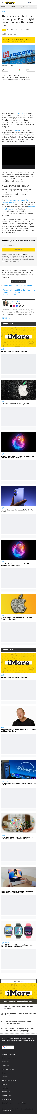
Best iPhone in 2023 (10, 295)
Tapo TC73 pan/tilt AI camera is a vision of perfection (19, 1007)
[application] (18, 156)
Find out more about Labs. (18, 41)
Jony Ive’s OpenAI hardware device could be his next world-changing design (19, 1030)
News (4, 30)
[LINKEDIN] (17, 306)
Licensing (4, 1077)
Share (6, 70)
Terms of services (22, 254)
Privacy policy (6, 1062)
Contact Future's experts (9, 1058)
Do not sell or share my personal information (15, 1103)
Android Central (6, 1095)
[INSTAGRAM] (14, 306)
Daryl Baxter (12, 30)
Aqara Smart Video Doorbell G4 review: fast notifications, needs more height (20, 1015)
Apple (3, 11)
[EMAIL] (23, 306)
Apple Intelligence (25, 7)
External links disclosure (9, 1080)
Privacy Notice (24, 256)
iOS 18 (13, 7)
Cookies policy (6, 1065)
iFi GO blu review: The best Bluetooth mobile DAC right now (17, 1022)
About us (4, 1084)
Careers (4, 1073)
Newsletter (32, 70)
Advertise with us (7, 1092)
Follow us (23, 70)
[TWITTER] (11, 306)
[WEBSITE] (20, 306)
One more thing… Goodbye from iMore (18, 1001)
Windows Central (7, 1099)
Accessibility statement (8, 1069)
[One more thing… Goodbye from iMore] (18, 993)
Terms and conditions (8, 1054)
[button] (35, 2)
